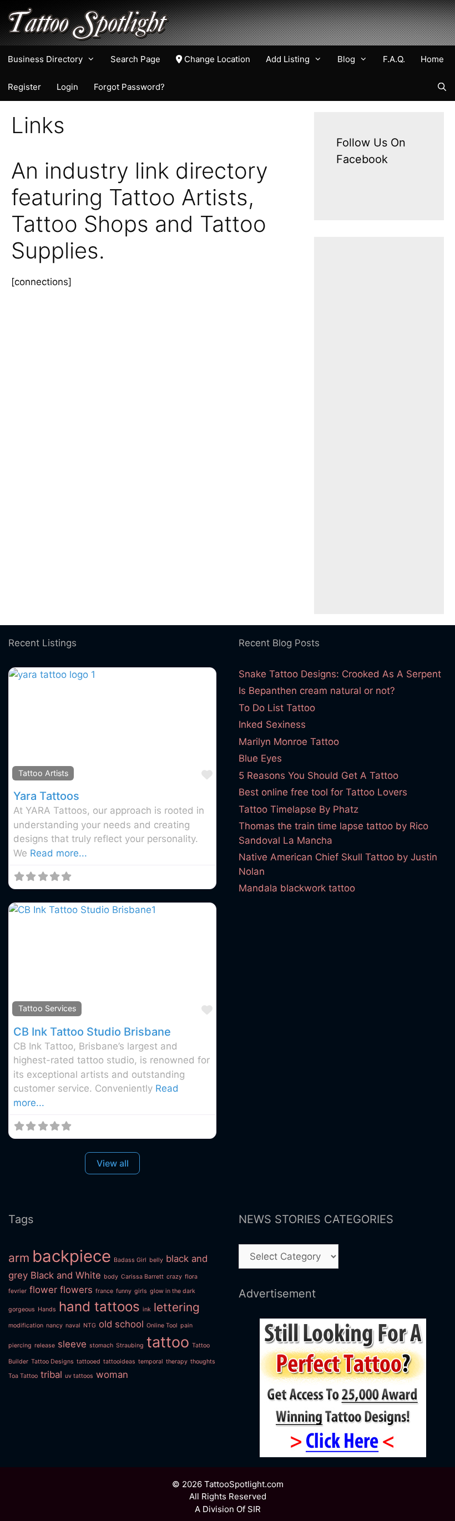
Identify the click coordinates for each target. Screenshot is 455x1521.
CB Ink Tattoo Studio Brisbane (92, 1031)
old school (121, 1324)
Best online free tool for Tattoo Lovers (323, 792)
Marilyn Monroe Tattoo (289, 741)
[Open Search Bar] (442, 87)
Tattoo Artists (43, 773)
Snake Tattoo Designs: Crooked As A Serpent (340, 674)
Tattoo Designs (52, 1361)
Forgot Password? (129, 87)
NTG (89, 1325)
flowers (76, 1289)
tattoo (167, 1342)
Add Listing (288, 59)
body (111, 1276)
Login (67, 87)
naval (72, 1325)
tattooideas (119, 1361)
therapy (177, 1361)
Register (24, 87)
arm (18, 1258)
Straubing (130, 1345)
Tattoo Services (47, 1008)
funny (124, 1291)
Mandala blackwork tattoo (297, 888)
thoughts (202, 1361)
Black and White (66, 1275)
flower (43, 1289)
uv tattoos (79, 1376)
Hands (47, 1309)
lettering (177, 1307)
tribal (51, 1374)
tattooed (88, 1361)
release (44, 1345)
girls (140, 1291)
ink (147, 1309)
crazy (174, 1276)
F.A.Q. (394, 59)
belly (156, 1260)
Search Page (135, 59)
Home (432, 59)
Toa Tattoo (23, 1376)
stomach (101, 1345)
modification (25, 1325)
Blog (346, 59)
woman (112, 1374)
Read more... (58, 853)
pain (186, 1325)
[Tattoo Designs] (343, 1453)
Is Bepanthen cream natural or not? (317, 690)
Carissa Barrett (142, 1276)
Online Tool (162, 1325)
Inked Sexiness (272, 724)
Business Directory (45, 59)
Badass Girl (130, 1260)
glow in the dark (172, 1291)
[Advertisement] (379, 425)
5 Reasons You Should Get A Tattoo (318, 775)
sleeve (72, 1344)
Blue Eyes (260, 758)
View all (113, 1163)
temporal (150, 1361)
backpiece (71, 1256)
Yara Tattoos (46, 796)
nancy (54, 1325)
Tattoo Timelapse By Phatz (298, 809)
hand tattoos (99, 1307)
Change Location (216, 59)
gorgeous (21, 1309)
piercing (20, 1345)
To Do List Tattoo (277, 707)
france (104, 1291)
